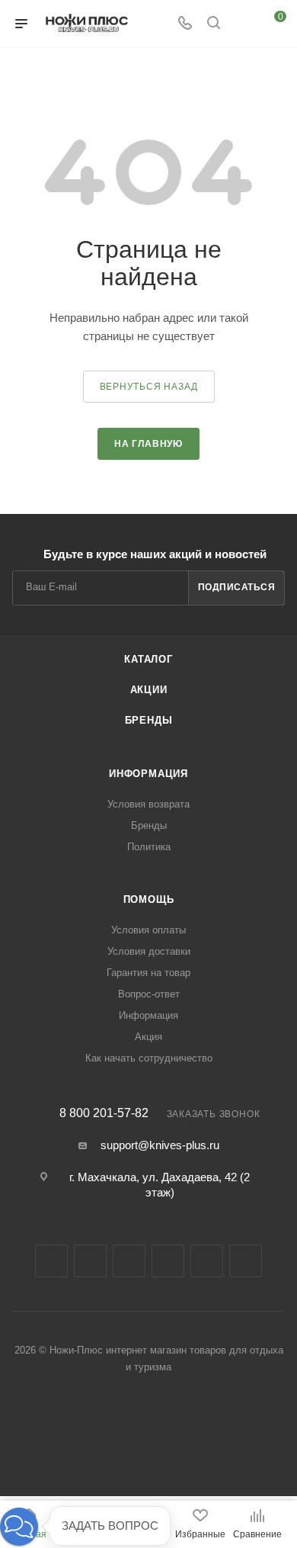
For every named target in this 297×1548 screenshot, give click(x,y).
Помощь (148, 899)
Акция (148, 1036)
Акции (149, 689)
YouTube (168, 1261)
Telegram (129, 1261)
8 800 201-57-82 (103, 1113)
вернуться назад (149, 386)
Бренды (149, 720)
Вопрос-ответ (149, 994)
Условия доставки (148, 951)
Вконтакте (51, 1261)
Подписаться (237, 587)
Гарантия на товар (148, 972)
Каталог (148, 659)
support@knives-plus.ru (160, 1145)
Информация (148, 773)
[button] (19, 1527)
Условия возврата (148, 804)
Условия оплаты (148, 930)
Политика (149, 847)
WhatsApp (245, 1261)
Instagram (90, 1261)
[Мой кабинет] (242, 24)
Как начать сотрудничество (148, 1058)
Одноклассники (206, 1261)
